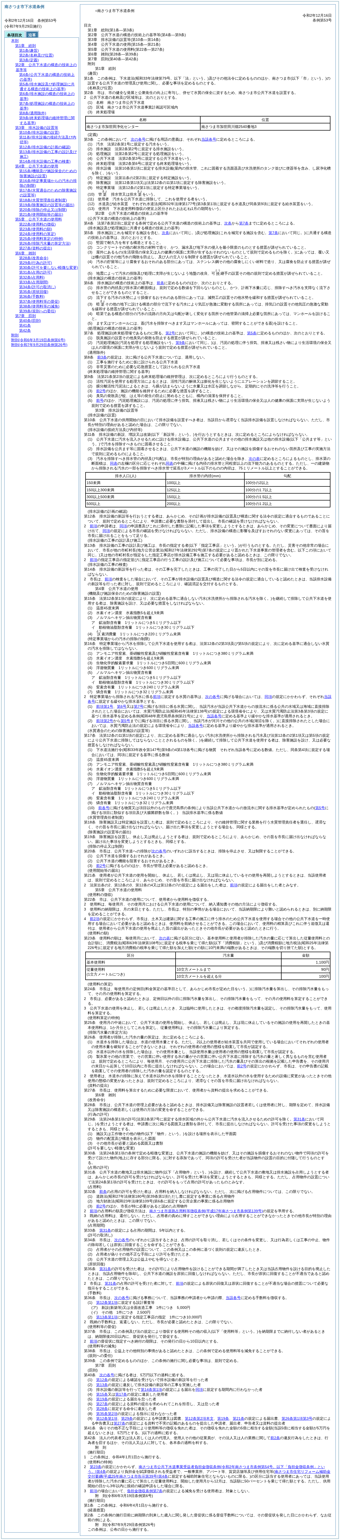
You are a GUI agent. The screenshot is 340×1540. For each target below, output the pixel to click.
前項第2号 (104, 721)
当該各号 (208, 139)
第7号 (138, 706)
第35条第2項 (106, 1414)
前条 (160, 283)
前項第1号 (104, 706)
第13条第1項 (106, 1317)
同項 (123, 526)
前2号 (101, 391)
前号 (100, 400)
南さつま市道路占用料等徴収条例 (206, 1211)
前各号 (103, 808)
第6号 (121, 706)
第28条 (102, 1409)
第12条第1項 (106, 1302)
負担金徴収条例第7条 (145, 1491)
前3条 (102, 357)
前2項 (94, 919)
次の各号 (138, 139)
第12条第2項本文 (199, 1418)
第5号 (125, 721)
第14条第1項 (151, 1389)
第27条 (102, 1404)
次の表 (254, 458)
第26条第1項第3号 (297, 1418)
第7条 (244, 223)
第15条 (102, 1394)
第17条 (121, 1394)
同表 (113, 463)
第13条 (102, 1385)
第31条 (105, 1230)
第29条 (127, 1418)
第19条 (102, 1399)
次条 (228, 223)
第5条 (252, 333)
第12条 (102, 1380)
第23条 (95, 1467)
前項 (93, 526)
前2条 (275, 1438)
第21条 (238, 1418)
